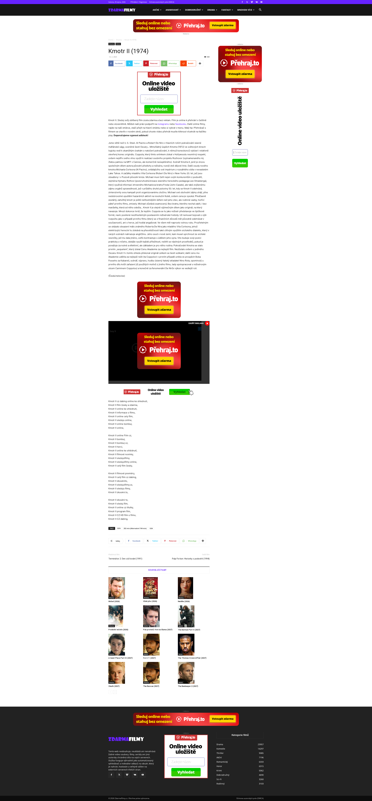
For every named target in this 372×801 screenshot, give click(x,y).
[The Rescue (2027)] (159, 673)
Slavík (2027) (113, 686)
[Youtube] (261, 2)
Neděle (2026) (184, 601)
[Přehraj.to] (186, 25)
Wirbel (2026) (114, 601)
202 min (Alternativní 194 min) (135, 528)
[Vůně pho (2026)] (159, 588)
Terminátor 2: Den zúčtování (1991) (125, 558)
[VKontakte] (256, 2)
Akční (156, 9)
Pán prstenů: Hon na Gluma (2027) (157, 629)
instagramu (163, 124)
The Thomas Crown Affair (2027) (192, 658)
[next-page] (115, 692)
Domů (110, 40)
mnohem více (244, 9)
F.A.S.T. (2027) (149, 658)
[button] (260, 10)
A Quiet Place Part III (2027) (120, 658)
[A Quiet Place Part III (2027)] (124, 645)
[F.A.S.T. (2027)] (159, 645)
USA (151, 528)
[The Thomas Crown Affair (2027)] (194, 645)
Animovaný (172, 9)
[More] (200, 63)
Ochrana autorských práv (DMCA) (161, 2)
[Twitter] (247, 2)
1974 (118, 528)
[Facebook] (242, 2)
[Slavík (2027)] (124, 673)
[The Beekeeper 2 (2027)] (194, 673)
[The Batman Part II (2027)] (194, 616)
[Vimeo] (252, 2)
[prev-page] (110, 692)
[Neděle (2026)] (194, 588)
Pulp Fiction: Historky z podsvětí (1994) (191, 558)
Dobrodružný (193, 9)
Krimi (118, 44)
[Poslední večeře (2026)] (124, 616)
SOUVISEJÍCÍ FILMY (157, 570)
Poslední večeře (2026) (118, 629)
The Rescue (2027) (151, 686)
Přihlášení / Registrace (138, 2)
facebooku (180, 124)
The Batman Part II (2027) (189, 630)
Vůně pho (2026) (150, 601)
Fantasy (226, 9)
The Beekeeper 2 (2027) (188, 686)
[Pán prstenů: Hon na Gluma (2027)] (159, 616)
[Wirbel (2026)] (124, 588)
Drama (211, 9)
